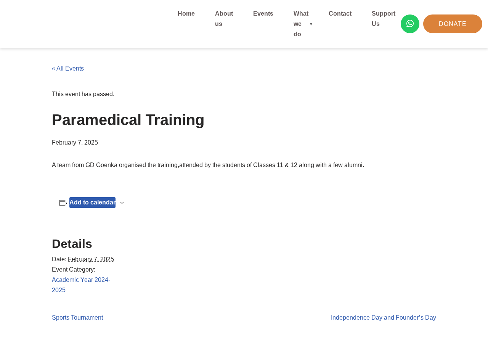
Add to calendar (92, 202)
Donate (453, 24)
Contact (340, 13)
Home (186, 13)
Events (263, 13)
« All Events (68, 68)
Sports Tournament (77, 317)
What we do (301, 23)
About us (224, 18)
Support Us (383, 18)
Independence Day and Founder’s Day (383, 317)
